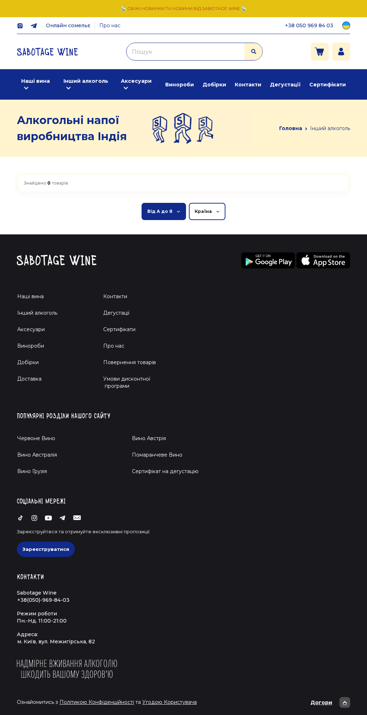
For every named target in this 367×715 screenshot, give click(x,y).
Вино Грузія (32, 471)
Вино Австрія (149, 438)
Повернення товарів (129, 362)
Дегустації (285, 84)
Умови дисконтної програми (123, 382)
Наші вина (35, 81)
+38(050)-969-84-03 (43, 600)
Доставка (29, 379)
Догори (321, 702)
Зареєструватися (46, 549)
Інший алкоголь (85, 81)
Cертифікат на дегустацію (165, 471)
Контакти (248, 84)
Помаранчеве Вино (157, 455)
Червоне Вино (36, 438)
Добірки (214, 84)
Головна (290, 128)
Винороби (179, 84)
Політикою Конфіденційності (96, 702)
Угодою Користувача (169, 702)
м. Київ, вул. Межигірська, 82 (56, 641)
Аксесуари (136, 81)
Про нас (109, 25)
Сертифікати (327, 84)
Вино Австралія (37, 455)
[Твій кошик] (320, 52)
